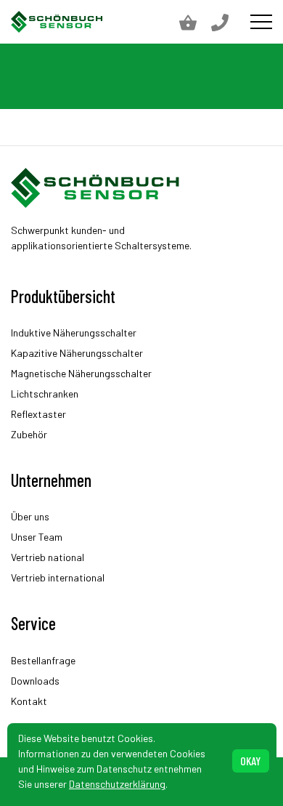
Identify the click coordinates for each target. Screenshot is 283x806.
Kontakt (29, 701)
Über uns (30, 516)
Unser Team (36, 537)
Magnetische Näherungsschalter (81, 373)
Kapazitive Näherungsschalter (77, 353)
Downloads (35, 680)
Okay (250, 760)
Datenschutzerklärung (117, 784)
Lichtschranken (44, 393)
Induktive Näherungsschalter (73, 332)
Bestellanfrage (43, 660)
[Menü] (261, 22)
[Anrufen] (227, 21)
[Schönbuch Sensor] (57, 22)
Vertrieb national (47, 557)
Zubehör (29, 434)
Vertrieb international (57, 577)
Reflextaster (38, 414)
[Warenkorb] (195, 21)
